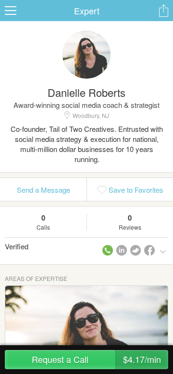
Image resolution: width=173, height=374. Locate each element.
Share (163, 10)
